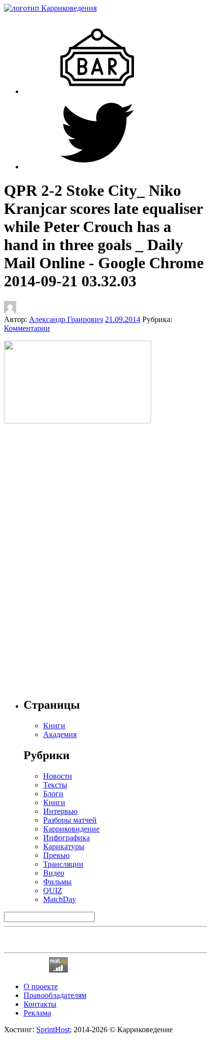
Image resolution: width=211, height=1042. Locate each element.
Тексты (55, 785)
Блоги (53, 793)
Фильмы (57, 882)
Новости (57, 776)
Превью (56, 855)
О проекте (41, 986)
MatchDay (59, 899)
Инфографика (66, 838)
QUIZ (52, 890)
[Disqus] (105, 555)
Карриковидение (71, 829)
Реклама (37, 1013)
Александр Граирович (66, 319)
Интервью (60, 811)
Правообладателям (55, 995)
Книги (54, 802)
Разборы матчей (70, 820)
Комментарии (27, 328)
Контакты (40, 1004)
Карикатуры (63, 846)
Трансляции (63, 864)
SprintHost (53, 1029)
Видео (53, 873)
